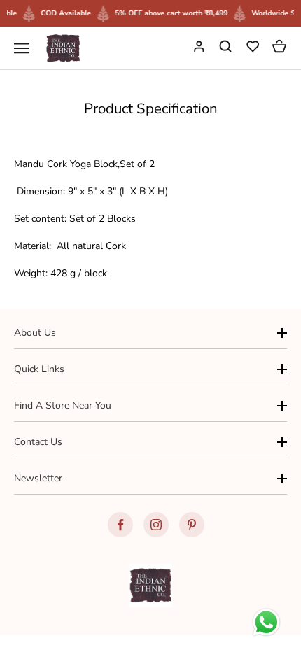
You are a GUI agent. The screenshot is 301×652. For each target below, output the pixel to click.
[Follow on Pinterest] (191, 524)
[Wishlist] (254, 48)
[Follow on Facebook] (120, 524)
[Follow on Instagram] (156, 524)
